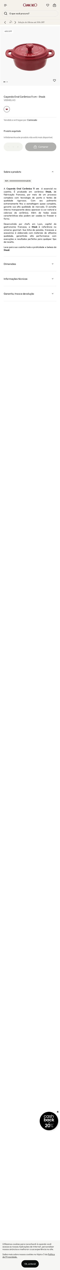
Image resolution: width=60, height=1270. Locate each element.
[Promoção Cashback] (49, 1121)
